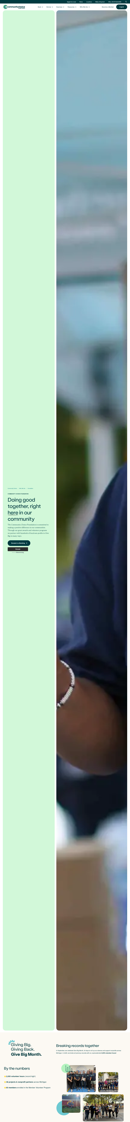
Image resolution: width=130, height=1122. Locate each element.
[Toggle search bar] (126, 2)
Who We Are (84, 7)
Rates (81, 2)
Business (59, 7)
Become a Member (108, 7)
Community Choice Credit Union (14, 6)
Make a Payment (100, 2)
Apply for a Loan (71, 2)
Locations (89, 2)
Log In (122, 7)
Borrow (49, 7)
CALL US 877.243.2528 (114, 2)
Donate (17, 549)
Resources (71, 7)
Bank (39, 7)
